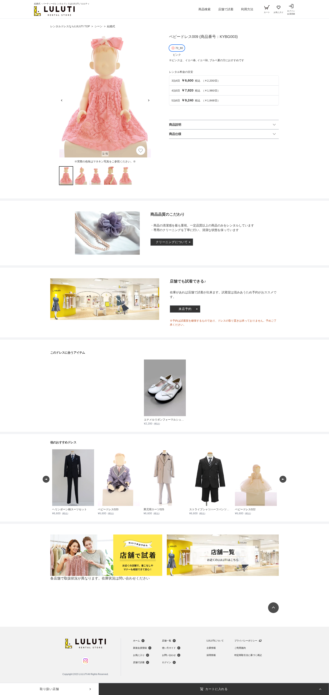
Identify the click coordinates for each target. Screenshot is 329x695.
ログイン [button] (166, 662)
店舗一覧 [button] (166, 640)
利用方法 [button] (247, 9)
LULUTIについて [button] (215, 640)
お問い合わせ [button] (169, 655)
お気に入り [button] (139, 655)
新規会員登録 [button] (140, 648)
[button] (54, 11)
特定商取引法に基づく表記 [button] (248, 655)
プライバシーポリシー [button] (245, 640)
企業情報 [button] (211, 648)
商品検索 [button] (204, 9)
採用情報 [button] (211, 655)
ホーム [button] (136, 640)
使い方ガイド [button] (169, 648)
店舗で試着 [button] (225, 9)
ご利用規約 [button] (240, 648)
